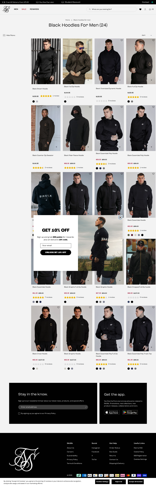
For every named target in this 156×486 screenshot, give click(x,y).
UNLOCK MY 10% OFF (55, 252)
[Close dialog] (120, 217)
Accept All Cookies (136, 481)
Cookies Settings (102, 481)
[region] (78, 482)
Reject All (118, 481)
